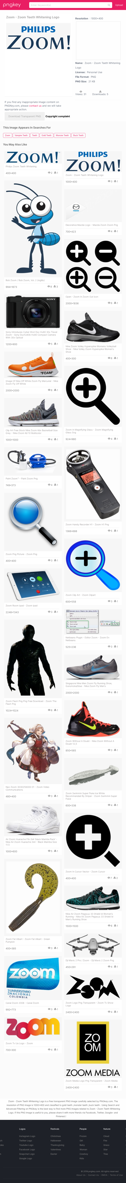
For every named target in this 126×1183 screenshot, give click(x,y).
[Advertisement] (37, 72)
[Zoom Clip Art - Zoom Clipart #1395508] (93, 565)
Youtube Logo (26, 1145)
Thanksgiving (57, 1145)
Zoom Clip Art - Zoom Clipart (81, 595)
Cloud (106, 1136)
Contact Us (93, 1175)
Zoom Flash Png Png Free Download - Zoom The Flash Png (31, 702)
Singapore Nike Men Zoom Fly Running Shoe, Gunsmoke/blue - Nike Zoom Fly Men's (89, 684)
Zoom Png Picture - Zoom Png (21, 554)
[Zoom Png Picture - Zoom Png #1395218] (33, 522)
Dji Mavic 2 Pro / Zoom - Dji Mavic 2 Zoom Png (90, 960)
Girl (81, 1140)
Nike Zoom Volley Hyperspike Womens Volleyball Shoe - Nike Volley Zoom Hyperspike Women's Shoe (91, 349)
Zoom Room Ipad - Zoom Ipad (21, 605)
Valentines (56, 1149)
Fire (105, 1140)
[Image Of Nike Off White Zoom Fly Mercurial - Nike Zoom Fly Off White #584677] (33, 365)
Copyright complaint (57, 116)
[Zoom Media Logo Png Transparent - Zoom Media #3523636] (93, 1049)
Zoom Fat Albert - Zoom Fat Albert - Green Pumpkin (28, 940)
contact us (35, 105)
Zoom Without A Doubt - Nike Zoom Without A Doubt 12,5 (90, 742)
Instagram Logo (27, 1136)
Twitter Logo (25, 1140)
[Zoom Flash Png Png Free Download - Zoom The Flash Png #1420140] (33, 659)
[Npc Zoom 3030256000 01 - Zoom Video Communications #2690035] (33, 751)
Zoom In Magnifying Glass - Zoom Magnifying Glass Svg (89, 431)
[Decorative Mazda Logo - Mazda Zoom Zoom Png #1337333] (93, 205)
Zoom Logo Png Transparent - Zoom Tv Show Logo (89, 1004)
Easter (54, 1154)
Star (105, 1149)
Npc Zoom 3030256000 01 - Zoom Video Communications (27, 788)
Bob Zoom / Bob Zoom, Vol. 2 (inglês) (25, 280)
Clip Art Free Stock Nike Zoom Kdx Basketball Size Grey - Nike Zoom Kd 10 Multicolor (31, 431)
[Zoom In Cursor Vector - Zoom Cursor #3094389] (93, 841)
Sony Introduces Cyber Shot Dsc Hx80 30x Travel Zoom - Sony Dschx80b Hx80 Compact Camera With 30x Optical (31, 335)
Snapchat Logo (27, 1154)
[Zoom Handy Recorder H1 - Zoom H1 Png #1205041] (93, 484)
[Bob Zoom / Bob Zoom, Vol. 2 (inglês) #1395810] (33, 228)
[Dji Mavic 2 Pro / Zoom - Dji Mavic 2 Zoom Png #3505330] (93, 945)
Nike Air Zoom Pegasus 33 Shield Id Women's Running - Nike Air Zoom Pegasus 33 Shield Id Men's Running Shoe (89, 917)
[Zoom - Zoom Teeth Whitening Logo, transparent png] (38, 36)
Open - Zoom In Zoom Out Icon (82, 296)
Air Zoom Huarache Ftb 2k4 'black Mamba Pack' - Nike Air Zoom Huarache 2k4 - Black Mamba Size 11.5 (31, 842)
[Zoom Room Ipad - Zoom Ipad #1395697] (33, 585)
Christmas (56, 1136)
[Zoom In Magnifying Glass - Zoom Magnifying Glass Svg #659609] (93, 396)
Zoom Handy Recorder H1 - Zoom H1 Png (87, 524)
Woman (83, 1149)
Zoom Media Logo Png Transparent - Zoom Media (92, 1080)
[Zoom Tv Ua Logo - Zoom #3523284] (33, 1028)
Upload (119, 5)
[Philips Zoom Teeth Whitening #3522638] (33, 157)
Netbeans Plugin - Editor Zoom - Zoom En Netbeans (87, 639)
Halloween (56, 1140)
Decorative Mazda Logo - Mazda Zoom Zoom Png (92, 225)
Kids (82, 1158)
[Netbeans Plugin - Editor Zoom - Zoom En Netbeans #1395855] (93, 622)
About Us (80, 1175)
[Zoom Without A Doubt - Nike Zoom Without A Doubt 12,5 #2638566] (93, 719)
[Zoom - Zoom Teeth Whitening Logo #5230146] (93, 161)
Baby (82, 1145)
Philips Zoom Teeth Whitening (21, 166)
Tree (105, 1154)
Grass (106, 1145)
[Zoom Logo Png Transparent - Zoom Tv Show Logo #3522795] (93, 987)
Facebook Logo (27, 1149)
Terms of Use (116, 1175)
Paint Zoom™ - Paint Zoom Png (22, 478)
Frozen (83, 1136)
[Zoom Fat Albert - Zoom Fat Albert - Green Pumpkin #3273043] (33, 897)
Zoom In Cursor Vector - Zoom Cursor (85, 871)
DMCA (104, 1175)
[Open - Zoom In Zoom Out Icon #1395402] (93, 266)
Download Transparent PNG (24, 116)
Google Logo (25, 1158)
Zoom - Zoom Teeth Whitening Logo (85, 175)
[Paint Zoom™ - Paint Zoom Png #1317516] (33, 461)
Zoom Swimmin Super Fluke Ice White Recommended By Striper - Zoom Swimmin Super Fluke (91, 796)
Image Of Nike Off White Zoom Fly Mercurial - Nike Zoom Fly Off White (32, 382)
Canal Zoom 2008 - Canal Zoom (22, 1003)
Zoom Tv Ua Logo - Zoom (19, 1043)
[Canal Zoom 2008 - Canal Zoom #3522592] (33, 978)
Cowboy (84, 1154)
